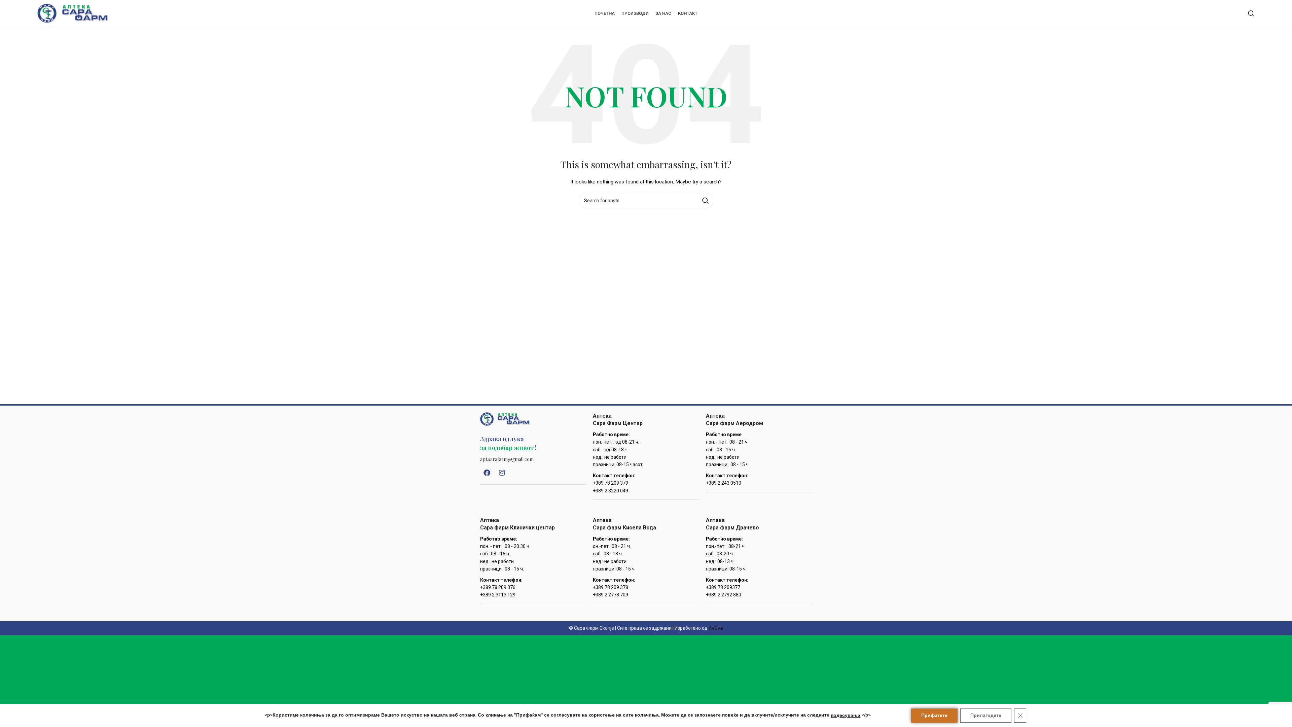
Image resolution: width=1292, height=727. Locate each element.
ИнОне (716, 628)
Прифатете (934, 715)
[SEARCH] (705, 200)
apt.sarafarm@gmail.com (507, 459)
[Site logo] (72, 13)
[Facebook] (487, 473)
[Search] (1251, 13)
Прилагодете (985, 715)
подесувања (845, 715)
